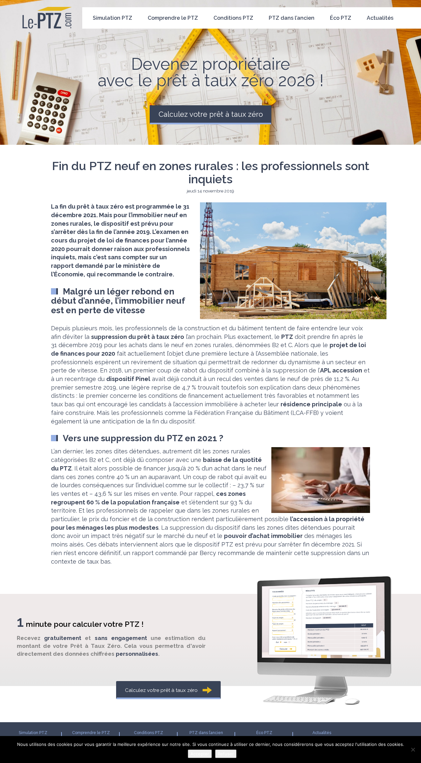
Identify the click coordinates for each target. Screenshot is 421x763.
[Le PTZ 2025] (46, 8)
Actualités (380, 18)
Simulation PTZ (112, 18)
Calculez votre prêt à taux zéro (211, 114)
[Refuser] (412, 749)
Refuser (226, 753)
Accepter (199, 753)
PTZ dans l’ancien (291, 18)
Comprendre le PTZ (173, 18)
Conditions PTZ (233, 18)
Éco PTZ (340, 18)
